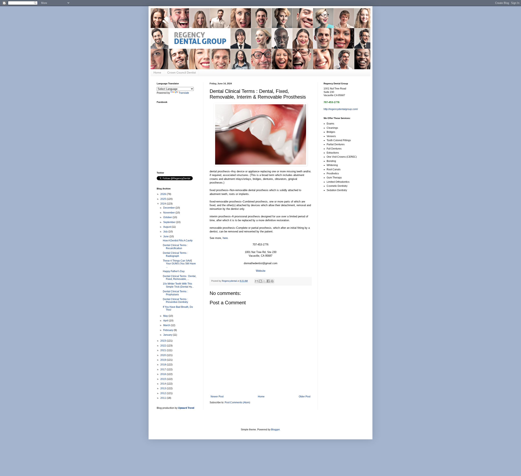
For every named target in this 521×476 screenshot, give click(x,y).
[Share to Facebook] (268, 281)
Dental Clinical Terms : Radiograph (175, 254)
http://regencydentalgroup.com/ (341, 109)
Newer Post (217, 396)
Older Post (304, 396)
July (165, 231)
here (225, 238)
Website (260, 270)
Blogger (275, 429)
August (167, 226)
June (166, 236)
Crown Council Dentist (181, 72)
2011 (163, 398)
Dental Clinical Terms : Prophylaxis (175, 293)
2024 (163, 203)
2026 (163, 194)
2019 (163, 359)
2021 (163, 350)
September (169, 222)
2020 (163, 355)
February (168, 330)
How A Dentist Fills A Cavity (178, 240)
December (169, 207)
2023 (163, 340)
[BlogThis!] (260, 281)
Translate (184, 92)
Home (157, 72)
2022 (163, 345)
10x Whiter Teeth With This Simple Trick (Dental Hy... (178, 285)
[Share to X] (264, 281)
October (168, 217)
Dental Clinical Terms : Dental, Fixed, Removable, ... (179, 277)
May (166, 315)
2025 (163, 199)
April (166, 320)
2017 (163, 369)
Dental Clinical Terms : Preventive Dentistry (175, 300)
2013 (163, 388)
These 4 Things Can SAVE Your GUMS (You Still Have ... (179, 263)
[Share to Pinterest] (272, 281)
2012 (163, 393)
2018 (163, 364)
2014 (163, 383)
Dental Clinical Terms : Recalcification (175, 247)
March (167, 325)
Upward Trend (186, 408)
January (168, 334)
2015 (163, 379)
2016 (163, 374)
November (169, 212)
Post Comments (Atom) (237, 402)
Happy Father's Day (174, 271)
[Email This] (257, 281)
